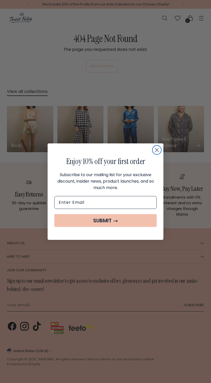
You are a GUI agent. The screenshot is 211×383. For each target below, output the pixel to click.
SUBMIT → (105, 220)
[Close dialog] (156, 149)
